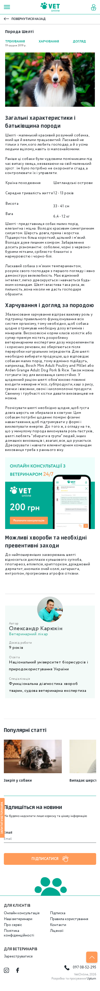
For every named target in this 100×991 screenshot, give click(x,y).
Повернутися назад (29, 19)
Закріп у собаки (18, 781)
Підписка (57, 913)
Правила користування (69, 919)
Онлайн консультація (21, 913)
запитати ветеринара (2, 818)
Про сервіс (13, 925)
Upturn (91, 978)
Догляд (79, 41)
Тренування (15, 41)
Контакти (58, 925)
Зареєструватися (18, 956)
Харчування (49, 41)
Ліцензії (57, 931)
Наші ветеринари (18, 919)
